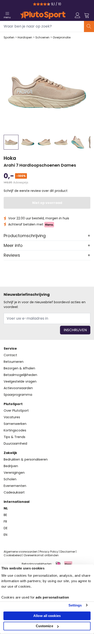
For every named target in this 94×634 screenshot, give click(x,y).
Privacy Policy (48, 552)
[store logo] (43, 15)
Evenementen (15, 486)
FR (5, 521)
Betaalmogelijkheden (20, 375)
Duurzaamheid (15, 443)
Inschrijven (75, 330)
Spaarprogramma (18, 394)
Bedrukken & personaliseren (26, 459)
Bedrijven (11, 466)
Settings (75, 605)
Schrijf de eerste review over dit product (36, 190)
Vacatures (12, 417)
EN (5, 534)
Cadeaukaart (14, 492)
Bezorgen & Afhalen (19, 368)
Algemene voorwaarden (20, 552)
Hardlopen (25, 37)
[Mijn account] (77, 15)
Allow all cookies (47, 616)
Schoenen (42, 37)
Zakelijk (10, 453)
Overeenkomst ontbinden (41, 555)
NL (6, 508)
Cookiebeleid (13, 555)
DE (6, 528)
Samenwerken (15, 423)
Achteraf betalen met (26, 224)
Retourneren (14, 361)
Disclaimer (67, 552)
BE (5, 515)
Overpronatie (61, 37)
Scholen (10, 479)
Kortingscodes (15, 430)
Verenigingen (14, 472)
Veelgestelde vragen (20, 381)
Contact (10, 355)
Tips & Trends (14, 437)
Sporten (9, 37)
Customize (44, 626)
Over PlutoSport (16, 410)
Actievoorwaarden (18, 388)
